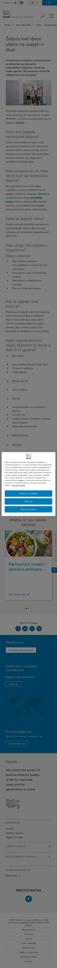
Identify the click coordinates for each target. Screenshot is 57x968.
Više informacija (18, 485)
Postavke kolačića (28, 509)
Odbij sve (28, 501)
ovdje (20, 480)
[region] (28, 484)
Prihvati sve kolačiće (28, 493)
